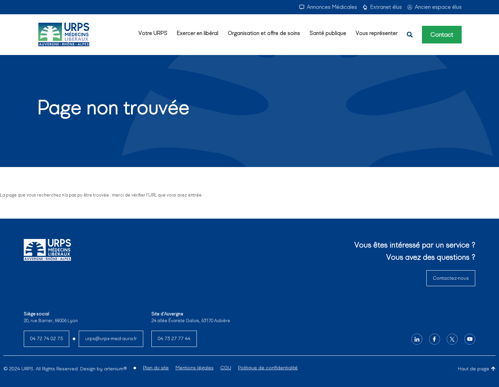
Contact (441, 34)
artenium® (115, 369)
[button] (409, 34)
